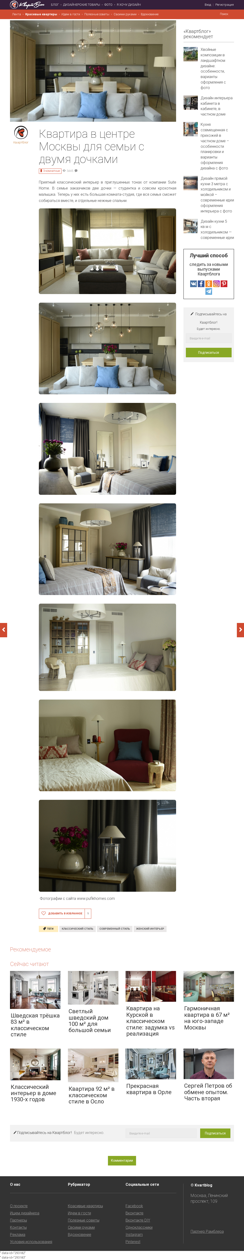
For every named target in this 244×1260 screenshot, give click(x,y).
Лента (16, 14)
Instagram (134, 1234)
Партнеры (18, 1220)
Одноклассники (139, 1227)
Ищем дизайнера (24, 1213)
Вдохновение (149, 14)
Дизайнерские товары (81, 4)
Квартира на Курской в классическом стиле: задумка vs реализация (150, 1021)
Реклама (17, 1234)
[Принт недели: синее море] (240, 630)
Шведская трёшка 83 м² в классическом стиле (35, 1025)
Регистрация (224, 4)
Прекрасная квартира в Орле (149, 1089)
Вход (208, 4)
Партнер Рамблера (207, 1231)
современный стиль (114, 928)
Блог (55, 4)
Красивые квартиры (41, 14)
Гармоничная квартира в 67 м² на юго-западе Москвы (207, 1018)
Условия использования (31, 1241)
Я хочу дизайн (129, 4)
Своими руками (125, 14)
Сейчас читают (29, 964)
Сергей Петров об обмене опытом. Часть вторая (208, 1092)
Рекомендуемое (30, 949)
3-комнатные (51, 171)
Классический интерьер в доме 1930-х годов (33, 1093)
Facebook (134, 1206)
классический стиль (77, 928)
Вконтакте (134, 1213)
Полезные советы (96, 14)
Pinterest (133, 1241)
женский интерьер (150, 928)
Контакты (18, 1227)
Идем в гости (70, 14)
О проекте (19, 1206)
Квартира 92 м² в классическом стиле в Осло (92, 1095)
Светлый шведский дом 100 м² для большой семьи (90, 1020)
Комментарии (122, 1160)
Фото (108, 4)
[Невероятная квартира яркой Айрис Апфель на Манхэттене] (3, 630)
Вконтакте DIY (138, 1220)
